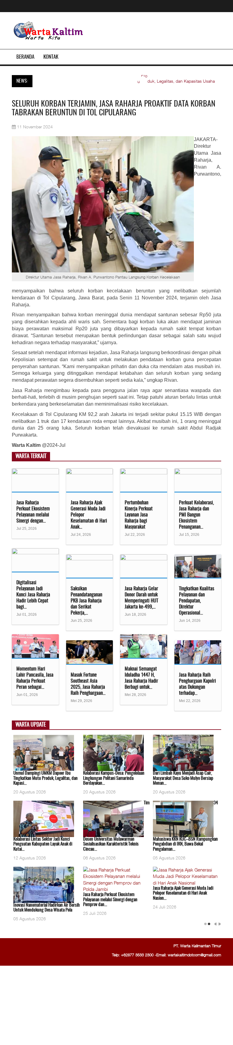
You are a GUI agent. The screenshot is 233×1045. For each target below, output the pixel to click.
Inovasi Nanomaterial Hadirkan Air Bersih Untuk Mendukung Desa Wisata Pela (46, 908)
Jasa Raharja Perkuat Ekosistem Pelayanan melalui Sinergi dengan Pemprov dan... (110, 899)
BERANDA (25, 57)
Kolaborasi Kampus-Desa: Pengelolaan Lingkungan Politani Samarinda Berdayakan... (113, 778)
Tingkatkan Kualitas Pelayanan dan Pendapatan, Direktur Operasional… (196, 600)
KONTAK (50, 57)
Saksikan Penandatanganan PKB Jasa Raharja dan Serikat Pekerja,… (86, 600)
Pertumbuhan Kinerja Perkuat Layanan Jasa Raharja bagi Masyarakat (139, 514)
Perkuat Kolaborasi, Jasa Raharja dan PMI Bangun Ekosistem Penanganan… (196, 514)
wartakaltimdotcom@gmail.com (194, 954)
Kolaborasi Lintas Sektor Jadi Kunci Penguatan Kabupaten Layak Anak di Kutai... (42, 844)
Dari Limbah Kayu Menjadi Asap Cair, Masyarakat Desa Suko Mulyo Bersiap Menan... (183, 778)
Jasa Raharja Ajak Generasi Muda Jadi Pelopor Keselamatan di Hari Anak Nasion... (183, 893)
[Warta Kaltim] (48, 31)
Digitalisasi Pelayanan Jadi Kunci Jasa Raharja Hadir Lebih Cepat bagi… (33, 594)
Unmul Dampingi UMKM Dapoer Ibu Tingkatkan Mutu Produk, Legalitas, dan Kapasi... (45, 778)
